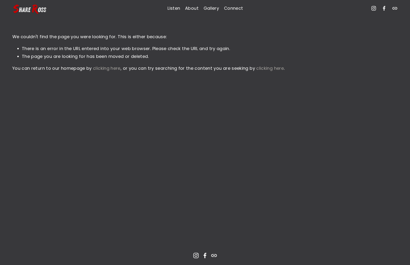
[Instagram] (374, 8)
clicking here (107, 68)
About (192, 8)
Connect (233, 8)
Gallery (211, 8)
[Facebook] (384, 8)
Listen (174, 8)
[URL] (395, 8)
